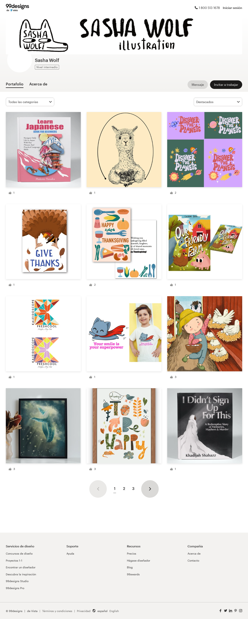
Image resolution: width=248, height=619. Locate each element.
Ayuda (70, 553)
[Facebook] (220, 611)
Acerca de (194, 553)
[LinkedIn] (230, 611)
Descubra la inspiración (21, 574)
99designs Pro (15, 588)
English (114, 611)
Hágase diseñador (138, 560)
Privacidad (83, 611)
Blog (130, 567)
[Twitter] (225, 611)
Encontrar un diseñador (20, 567)
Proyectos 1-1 (14, 560)
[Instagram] (240, 611)
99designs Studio (17, 581)
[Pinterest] (235, 611)
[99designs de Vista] (17, 8)
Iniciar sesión (232, 8)
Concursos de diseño (19, 553)
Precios (131, 553)
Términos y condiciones (57, 611)
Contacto (193, 560)
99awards (133, 574)
